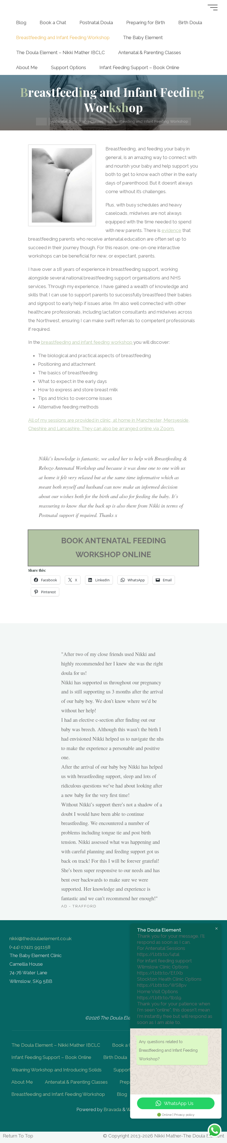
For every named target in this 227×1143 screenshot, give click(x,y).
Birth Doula (115, 1057)
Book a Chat (125, 1045)
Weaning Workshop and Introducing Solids (56, 1070)
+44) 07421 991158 (30, 947)
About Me (22, 1082)
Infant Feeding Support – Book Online (51, 1057)
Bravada (111, 1109)
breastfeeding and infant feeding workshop (87, 342)
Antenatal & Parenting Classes (77, 121)
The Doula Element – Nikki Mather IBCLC (55, 1045)
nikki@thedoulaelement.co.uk (40, 938)
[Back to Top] (205, 1121)
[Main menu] (213, 7)
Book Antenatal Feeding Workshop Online (113, 547)
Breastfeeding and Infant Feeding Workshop (58, 1094)
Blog (122, 1094)
